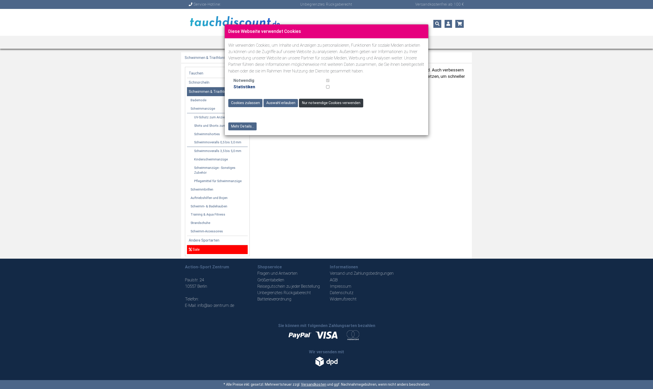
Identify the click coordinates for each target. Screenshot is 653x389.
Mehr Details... (242, 126)
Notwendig (243, 80)
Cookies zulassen (245, 103)
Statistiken (244, 86)
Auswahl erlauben (280, 103)
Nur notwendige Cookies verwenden (331, 103)
